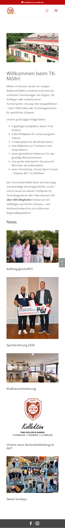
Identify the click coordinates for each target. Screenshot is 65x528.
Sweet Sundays (16, 499)
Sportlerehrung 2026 (20, 345)
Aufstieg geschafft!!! (19, 269)
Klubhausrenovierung (21, 389)
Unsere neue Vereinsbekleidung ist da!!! (30, 446)
